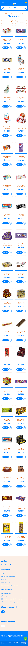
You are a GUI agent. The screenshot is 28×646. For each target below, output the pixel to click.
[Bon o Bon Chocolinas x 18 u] (10, 252)
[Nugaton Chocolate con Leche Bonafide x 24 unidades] (10, 311)
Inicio (6, 13)
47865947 (6, 596)
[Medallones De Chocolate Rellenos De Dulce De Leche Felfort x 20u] (24, 369)
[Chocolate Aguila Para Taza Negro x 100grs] (24, 194)
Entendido (24, 643)
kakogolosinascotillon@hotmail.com (13, 599)
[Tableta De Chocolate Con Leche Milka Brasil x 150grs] (24, 164)
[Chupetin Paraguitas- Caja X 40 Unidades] (10, 398)
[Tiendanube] (6, 639)
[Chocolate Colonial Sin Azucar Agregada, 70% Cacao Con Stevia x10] (10, 427)
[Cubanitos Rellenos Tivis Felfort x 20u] (24, 311)
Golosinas (12, 13)
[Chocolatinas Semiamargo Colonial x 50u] (10, 106)
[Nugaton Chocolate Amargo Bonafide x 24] (24, 457)
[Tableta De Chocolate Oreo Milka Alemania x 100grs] (24, 252)
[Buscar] (25, 8)
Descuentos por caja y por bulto (9, 585)
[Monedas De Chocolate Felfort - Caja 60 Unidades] (10, 281)
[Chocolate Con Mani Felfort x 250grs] (24, 340)
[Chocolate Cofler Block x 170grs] (24, 544)
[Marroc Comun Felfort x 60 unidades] (10, 47)
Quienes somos (5, 582)
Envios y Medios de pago (8, 576)
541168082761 (7, 593)
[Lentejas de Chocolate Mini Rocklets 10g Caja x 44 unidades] (24, 398)
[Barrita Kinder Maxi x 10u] (10, 135)
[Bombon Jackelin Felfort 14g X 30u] (24, 135)
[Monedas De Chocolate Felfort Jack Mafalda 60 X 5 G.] (24, 281)
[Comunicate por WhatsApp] (25, 639)
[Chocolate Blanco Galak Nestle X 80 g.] (10, 77)
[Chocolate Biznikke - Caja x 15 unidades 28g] (10, 457)
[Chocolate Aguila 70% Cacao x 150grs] (24, 223)
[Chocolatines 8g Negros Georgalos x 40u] (10, 164)
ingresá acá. (4, 636)
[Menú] (3, 3)
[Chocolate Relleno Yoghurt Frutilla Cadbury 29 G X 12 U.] (24, 515)
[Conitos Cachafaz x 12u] (24, 486)
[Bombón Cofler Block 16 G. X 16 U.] (24, 427)
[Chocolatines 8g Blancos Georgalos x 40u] (10, 194)
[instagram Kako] (3, 612)
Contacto (3, 579)
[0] (24, 3)
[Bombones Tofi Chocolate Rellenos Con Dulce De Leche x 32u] (10, 486)
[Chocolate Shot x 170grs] (10, 515)
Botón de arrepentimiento (16, 636)
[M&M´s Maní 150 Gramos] (10, 544)
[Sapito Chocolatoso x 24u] (10, 369)
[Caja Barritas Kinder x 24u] (24, 77)
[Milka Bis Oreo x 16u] (24, 47)
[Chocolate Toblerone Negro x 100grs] (10, 340)
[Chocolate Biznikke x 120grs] (10, 223)
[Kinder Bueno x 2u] (24, 106)
